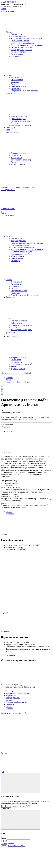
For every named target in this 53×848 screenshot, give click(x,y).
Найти (27, 373)
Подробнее (5, 613)
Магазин (9, 380)
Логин (3, 838)
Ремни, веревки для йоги (21, 50)
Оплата (14, 84)
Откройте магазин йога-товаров (24, 91)
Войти (3, 9)
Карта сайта (11, 695)
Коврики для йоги (18, 36)
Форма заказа (16, 77)
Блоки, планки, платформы (22, 43)
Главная (9, 378)
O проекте (10, 691)
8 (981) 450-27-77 (8, 190)
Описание (10, 431)
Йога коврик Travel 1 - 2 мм (17, 382)
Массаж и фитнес (18, 52)
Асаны (14, 162)
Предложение (17, 80)
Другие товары (17, 54)
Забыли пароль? (7, 843)
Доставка (15, 82)
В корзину (5, 427)
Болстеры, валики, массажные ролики (27, 45)
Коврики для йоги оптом (16, 702)
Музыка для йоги (18, 164)
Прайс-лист (16, 89)
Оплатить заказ (7, 11)
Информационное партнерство (19, 693)
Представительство (19, 86)
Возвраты (10, 709)
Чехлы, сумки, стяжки (20, 41)
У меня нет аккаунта (16, 846)
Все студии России (19, 116)
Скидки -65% (16, 34)
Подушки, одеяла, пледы (21, 47)
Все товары (15, 56)
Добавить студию (18, 119)
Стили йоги (16, 155)
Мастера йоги (16, 158)
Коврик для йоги (13, 698)
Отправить (6, 809)
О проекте (15, 123)
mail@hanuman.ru (29, 187)
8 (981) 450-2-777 (12, 2)
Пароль (4, 841)
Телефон (4, 806)
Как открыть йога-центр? (21, 125)
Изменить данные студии (21, 121)
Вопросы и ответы (18, 153)
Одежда (9, 700)
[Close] (20, 783)
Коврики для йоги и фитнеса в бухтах (27, 38)
